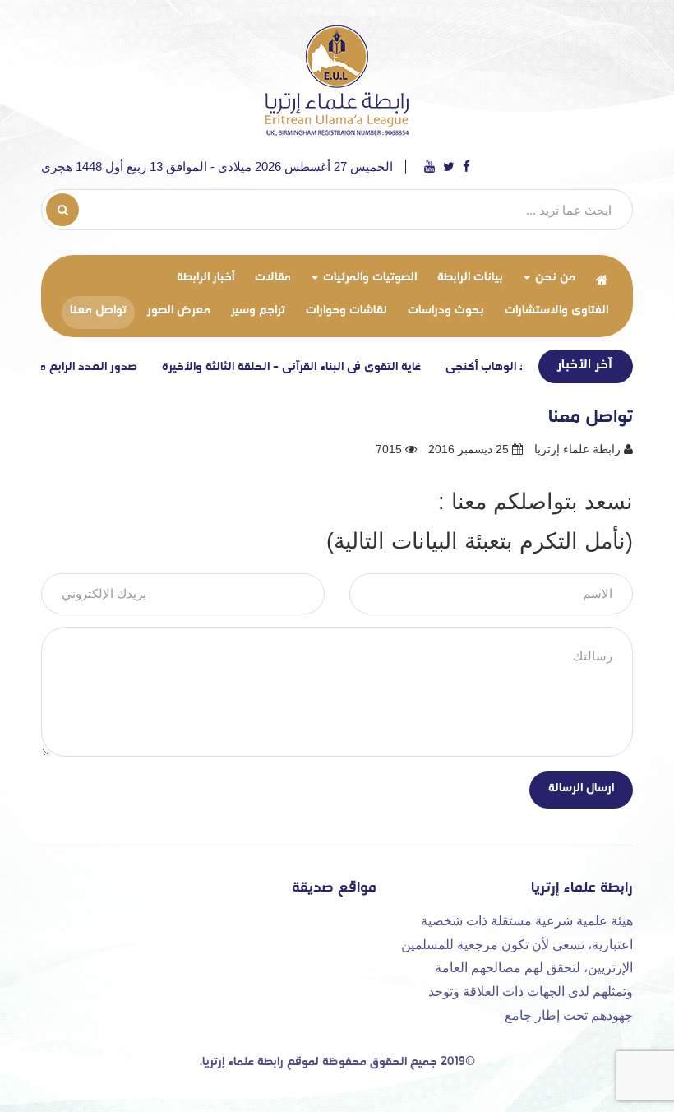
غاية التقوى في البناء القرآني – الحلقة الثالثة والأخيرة (311, 367)
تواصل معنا (98, 310)
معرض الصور (178, 310)
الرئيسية (602, 279)
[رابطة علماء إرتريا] (337, 79)
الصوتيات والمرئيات (368, 277)
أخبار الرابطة (205, 277)
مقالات (273, 277)
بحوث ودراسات (446, 310)
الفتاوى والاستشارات (556, 310)
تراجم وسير (258, 310)
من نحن (553, 277)
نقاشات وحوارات (346, 310)
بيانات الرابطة (470, 277)
